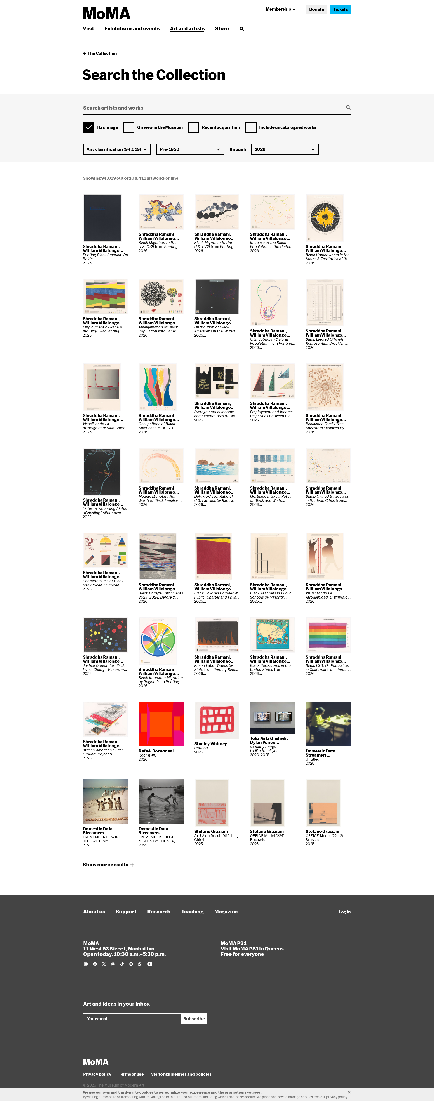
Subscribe (194, 1018)
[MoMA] (96, 1062)
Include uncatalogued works (287, 127)
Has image (107, 127)
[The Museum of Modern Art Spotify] (131, 964)
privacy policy (336, 1097)
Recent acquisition (221, 127)
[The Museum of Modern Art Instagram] (85, 964)
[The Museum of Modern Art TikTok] (122, 964)
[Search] (241, 28)
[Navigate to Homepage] (106, 13)
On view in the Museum (160, 127)
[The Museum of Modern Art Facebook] (94, 964)
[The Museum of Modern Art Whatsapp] (140, 964)
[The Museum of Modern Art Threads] (113, 964)
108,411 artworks (147, 178)
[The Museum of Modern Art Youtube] (150, 964)
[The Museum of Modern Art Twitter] (103, 964)
